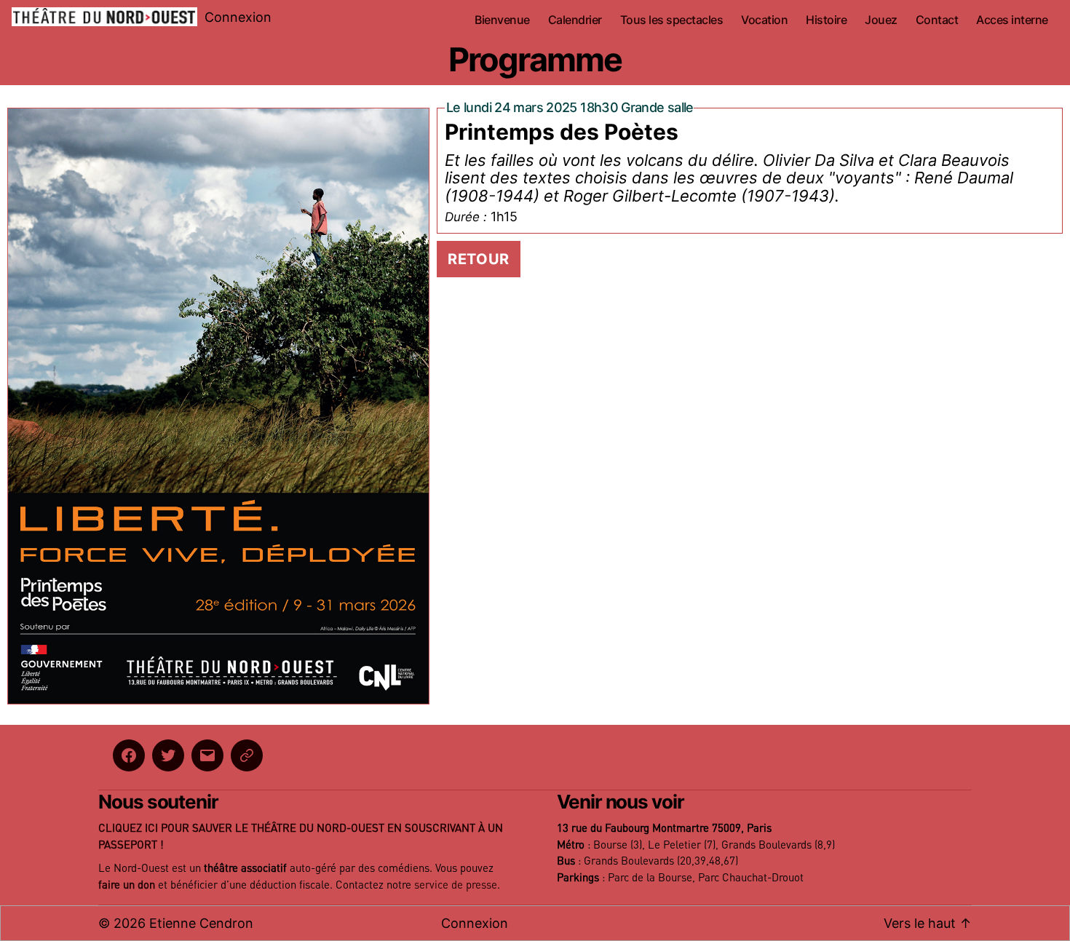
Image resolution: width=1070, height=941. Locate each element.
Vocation (764, 20)
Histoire (826, 20)
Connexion (238, 17)
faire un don (126, 885)
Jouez (881, 20)
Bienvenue (502, 20)
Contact (937, 20)
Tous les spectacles (672, 20)
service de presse (455, 885)
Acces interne (1012, 20)
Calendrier (575, 20)
